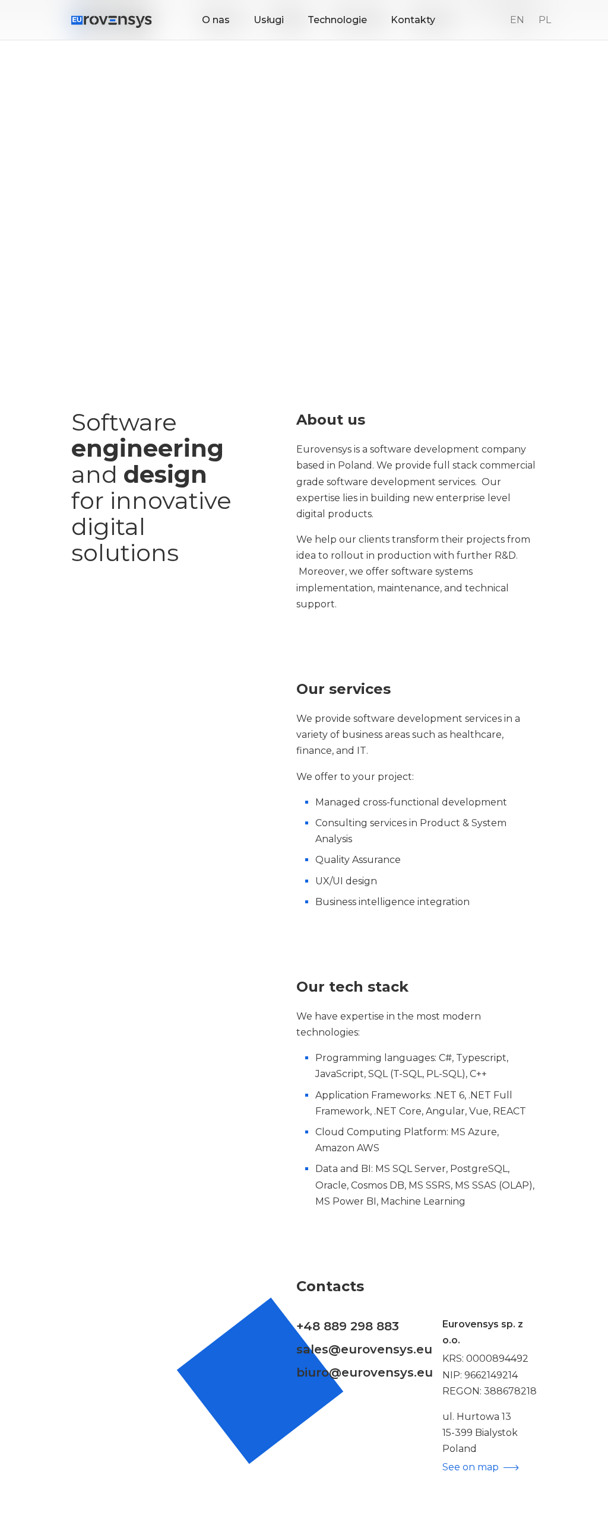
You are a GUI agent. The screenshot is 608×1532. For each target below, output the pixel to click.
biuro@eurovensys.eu (364, 1372)
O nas (216, 20)
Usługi (269, 20)
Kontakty (413, 20)
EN (517, 20)
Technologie (337, 20)
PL (545, 20)
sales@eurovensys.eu (364, 1349)
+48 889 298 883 (347, 1325)
